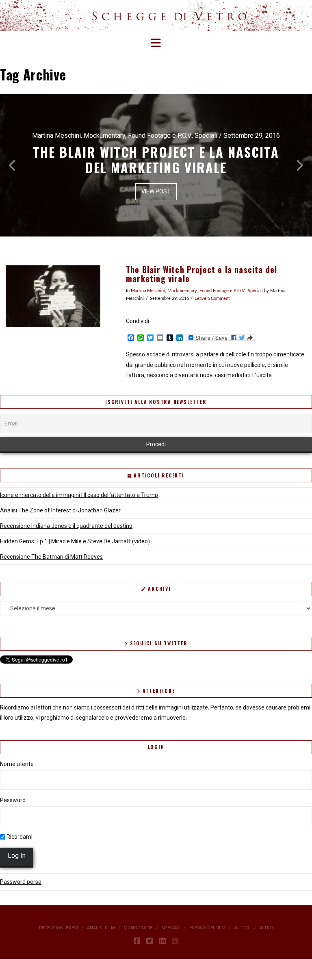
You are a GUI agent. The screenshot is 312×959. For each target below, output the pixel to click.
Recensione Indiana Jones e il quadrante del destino (66, 526)
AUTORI (242, 928)
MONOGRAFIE (138, 928)
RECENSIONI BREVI (58, 928)
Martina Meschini (148, 291)
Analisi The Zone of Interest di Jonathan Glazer (60, 510)
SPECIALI (170, 928)
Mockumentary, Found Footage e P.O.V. (206, 291)
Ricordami (18, 836)
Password (13, 800)
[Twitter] (149, 941)
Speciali (255, 291)
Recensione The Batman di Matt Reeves (51, 556)
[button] (156, 43)
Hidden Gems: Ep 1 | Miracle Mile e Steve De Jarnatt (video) (75, 541)
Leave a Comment (212, 299)
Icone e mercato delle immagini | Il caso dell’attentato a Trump (79, 495)
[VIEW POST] (53, 296)
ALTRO (266, 928)
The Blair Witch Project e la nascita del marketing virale (201, 274)
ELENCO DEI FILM (207, 928)
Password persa (20, 882)
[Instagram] (175, 941)
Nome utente (17, 764)
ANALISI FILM (101, 928)
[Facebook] (137, 941)
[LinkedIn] (162, 941)
